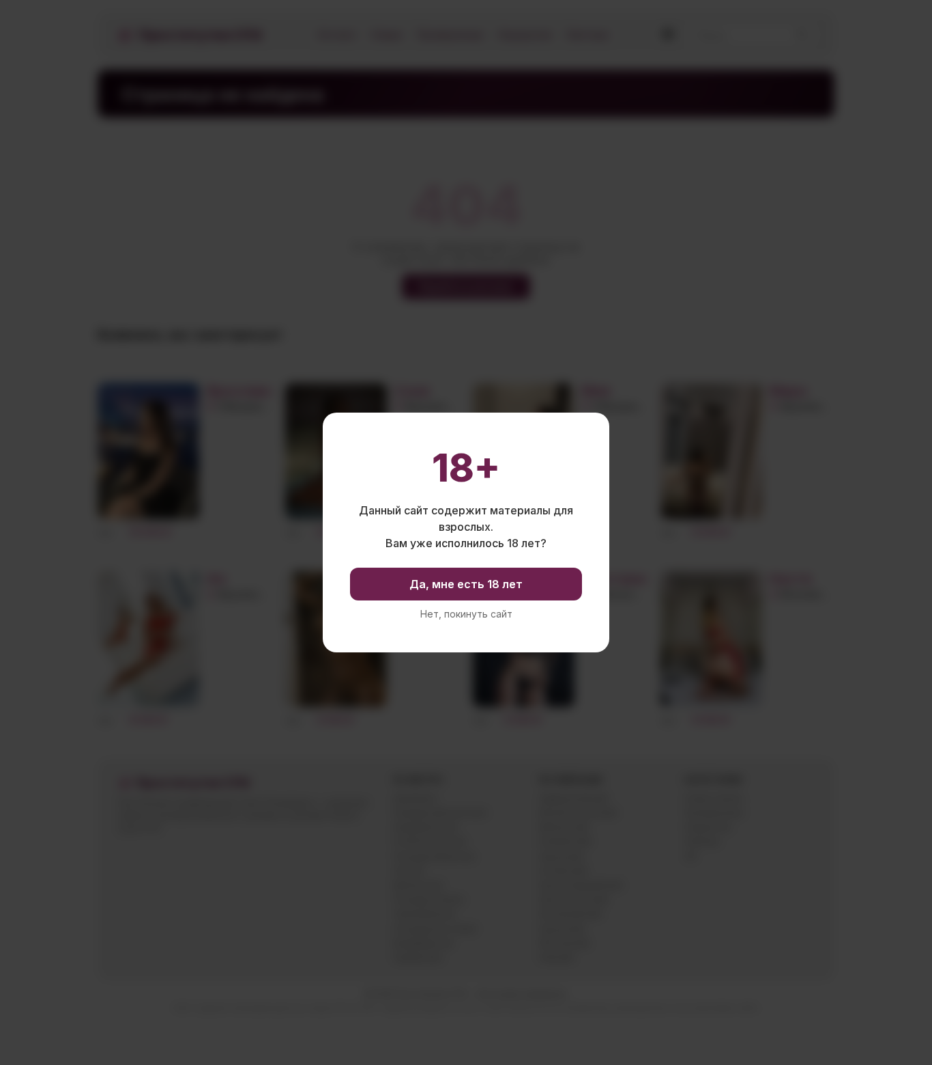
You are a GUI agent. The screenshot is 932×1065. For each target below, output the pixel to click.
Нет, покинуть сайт (466, 614)
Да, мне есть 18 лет (466, 584)
